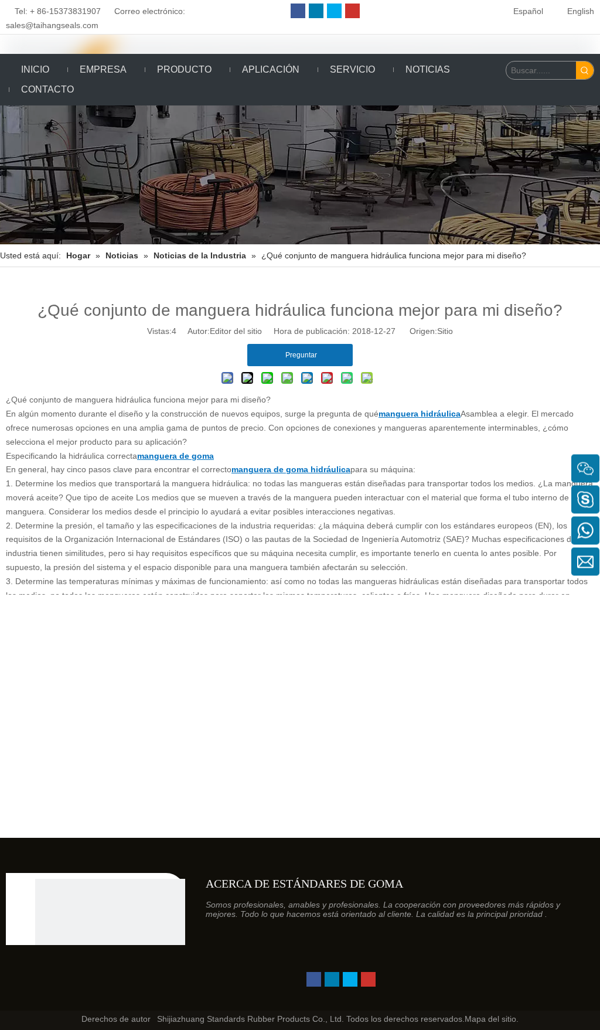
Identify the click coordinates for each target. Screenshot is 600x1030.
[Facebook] (298, 11)
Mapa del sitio (490, 1019)
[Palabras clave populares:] (585, 70)
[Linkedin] (316, 11)
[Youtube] (352, 11)
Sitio (445, 331)
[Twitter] (334, 11)
